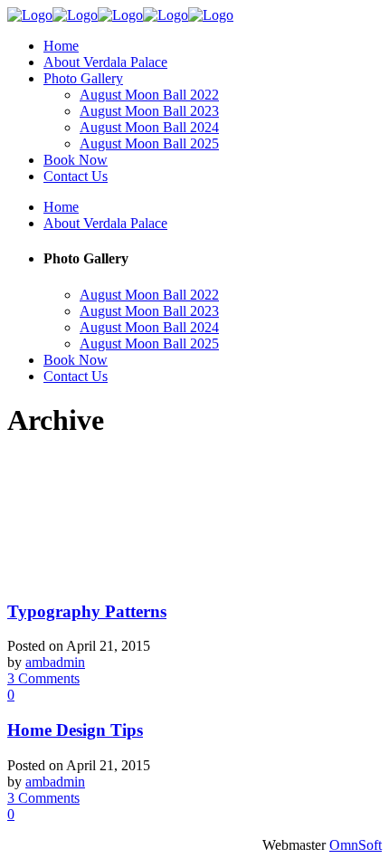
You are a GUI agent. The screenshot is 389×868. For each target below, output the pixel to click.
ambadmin (55, 662)
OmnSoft (355, 845)
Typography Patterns (86, 611)
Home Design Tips (75, 729)
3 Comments (43, 678)
